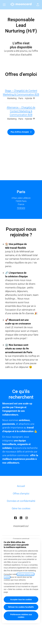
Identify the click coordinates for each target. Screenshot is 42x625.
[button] (38, 4)
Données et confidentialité (21, 501)
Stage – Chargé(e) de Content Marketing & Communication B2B (21, 92)
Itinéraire (21, 208)
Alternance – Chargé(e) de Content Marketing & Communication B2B (21, 111)
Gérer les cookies (21, 508)
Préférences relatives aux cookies (21, 615)
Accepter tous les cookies (21, 599)
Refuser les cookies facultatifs (21, 607)
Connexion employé (21, 539)
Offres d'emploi (21, 493)
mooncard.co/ (21, 526)
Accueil (21, 486)
